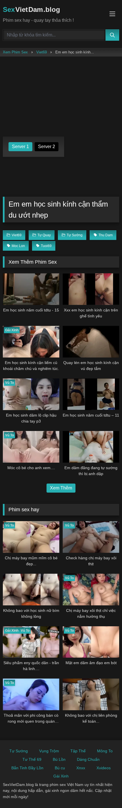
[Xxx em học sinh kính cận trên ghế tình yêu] (91, 289)
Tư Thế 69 (31, 759)
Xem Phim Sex (15, 52)
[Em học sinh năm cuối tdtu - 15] (31, 289)
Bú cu (60, 768)
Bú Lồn (59, 759)
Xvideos (103, 768)
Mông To (105, 751)
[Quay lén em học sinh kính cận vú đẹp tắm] (91, 342)
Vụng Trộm (49, 751)
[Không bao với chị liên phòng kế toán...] (91, 694)
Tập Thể (78, 751)
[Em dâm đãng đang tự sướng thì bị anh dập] (91, 447)
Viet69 (41, 52)
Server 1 (20, 146)
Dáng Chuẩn (88, 759)
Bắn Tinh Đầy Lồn (27, 768)
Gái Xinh (61, 776)
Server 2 (46, 146)
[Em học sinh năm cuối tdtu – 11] (91, 394)
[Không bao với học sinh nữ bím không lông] (31, 589)
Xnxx (80, 768)
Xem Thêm (61, 488)
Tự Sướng (18, 751)
